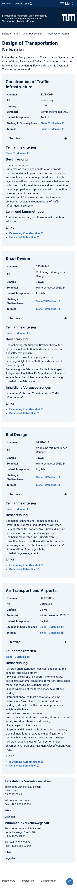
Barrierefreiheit (48, 880)
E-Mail (8, 810)
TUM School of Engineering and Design (22, 18)
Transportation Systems (57, 34)
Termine (14, 138)
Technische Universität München (18, 21)
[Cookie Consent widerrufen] (69, 881)
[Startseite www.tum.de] (68, 17)
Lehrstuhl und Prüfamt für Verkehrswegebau (24, 15)
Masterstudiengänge (32, 34)
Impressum (28, 880)
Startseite (6, 34)
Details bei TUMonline (22, 237)
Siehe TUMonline (51, 123)
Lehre (17, 34)
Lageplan (10, 816)
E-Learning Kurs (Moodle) (24, 233)
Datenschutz (8, 880)
